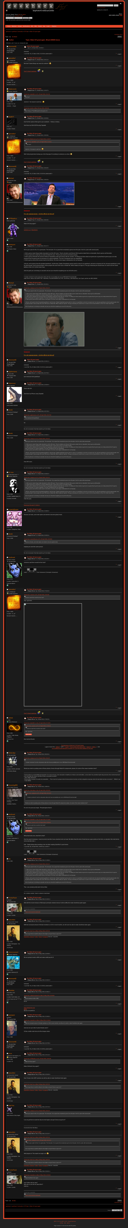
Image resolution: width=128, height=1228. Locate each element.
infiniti (10, 718)
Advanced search (101, 7)
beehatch (11, 1015)
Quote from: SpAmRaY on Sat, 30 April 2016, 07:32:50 (37, 723)
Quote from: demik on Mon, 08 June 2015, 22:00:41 (36, 108)
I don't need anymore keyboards (32, 911)
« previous (116, 34)
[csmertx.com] (7, 585)
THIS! (120, 15)
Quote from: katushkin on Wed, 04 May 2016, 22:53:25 (37, 1175)
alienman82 (12, 46)
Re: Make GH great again (34, 58)
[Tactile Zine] (7, 240)
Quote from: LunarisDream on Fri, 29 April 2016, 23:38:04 (38, 539)
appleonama (12, 371)
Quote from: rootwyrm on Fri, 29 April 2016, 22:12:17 (37, 287)
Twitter (36, 936)
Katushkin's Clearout (29, 936)
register (24, 14)
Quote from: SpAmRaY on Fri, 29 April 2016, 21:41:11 (37, 94)
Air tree (11, 472)
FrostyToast (12, 898)
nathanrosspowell (13, 952)
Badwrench (12, 89)
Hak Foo (11, 1105)
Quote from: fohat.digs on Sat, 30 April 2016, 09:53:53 (37, 790)
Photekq (11, 990)
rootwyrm (11, 244)
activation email (18, 16)
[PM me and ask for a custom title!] (7, 741)
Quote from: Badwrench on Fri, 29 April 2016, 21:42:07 (37, 138)
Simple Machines (72, 1221)
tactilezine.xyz (27, 229)
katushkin (11, 920)
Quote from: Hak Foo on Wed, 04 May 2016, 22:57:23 (37, 930)
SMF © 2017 (64, 1221)
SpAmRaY (12, 58)
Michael (11, 178)
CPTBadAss (12, 218)
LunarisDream (13, 509)
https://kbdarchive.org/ (29, 1007)
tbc (9, 859)
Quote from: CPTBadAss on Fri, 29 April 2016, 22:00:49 (37, 1058)
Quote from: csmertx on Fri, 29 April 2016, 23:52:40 (36, 594)
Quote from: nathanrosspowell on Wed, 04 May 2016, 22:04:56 (39, 995)
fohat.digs (11, 753)
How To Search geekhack (30, 71)
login (19, 14)
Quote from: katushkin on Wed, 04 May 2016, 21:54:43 (37, 1020)
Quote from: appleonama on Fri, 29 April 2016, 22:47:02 (37, 415)
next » (121, 34)
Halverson (12, 383)
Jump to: (110, 1210)
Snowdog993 (13, 785)
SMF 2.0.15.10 (57, 1221)
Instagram (45, 936)
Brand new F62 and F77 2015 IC (32, 505)
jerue (10, 1053)
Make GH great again (33, 46)
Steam (40, 936)
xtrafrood (11, 557)
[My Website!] (7, 251)
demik (10, 410)
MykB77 (11, 117)
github (25, 1009)
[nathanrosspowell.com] (7, 974)
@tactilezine (35, 229)
